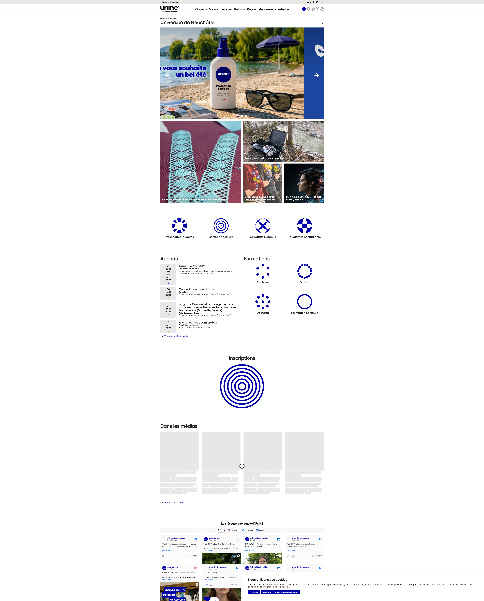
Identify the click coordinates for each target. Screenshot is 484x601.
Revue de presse (173, 502)
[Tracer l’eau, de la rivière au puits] (283, 141)
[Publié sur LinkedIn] (278, 539)
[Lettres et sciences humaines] (308, 9)
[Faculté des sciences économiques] (321, 9)
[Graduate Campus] (263, 226)
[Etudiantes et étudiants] (304, 226)
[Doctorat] (263, 302)
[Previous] (167, 75)
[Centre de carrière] (221, 226)
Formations (226, 9)
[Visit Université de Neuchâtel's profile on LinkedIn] (247, 539)
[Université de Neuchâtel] (169, 9)
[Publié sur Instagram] (237, 539)
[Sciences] (312, 9)
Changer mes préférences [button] (286, 592)
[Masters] (304, 272)
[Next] (317, 75)
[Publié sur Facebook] (195, 539)
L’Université (201, 9)
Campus (251, 9)
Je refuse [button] (267, 592)
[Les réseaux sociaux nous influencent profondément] (262, 183)
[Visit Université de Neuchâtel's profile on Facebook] (164, 539)
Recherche (239, 9)
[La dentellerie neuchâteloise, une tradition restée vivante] (200, 162)
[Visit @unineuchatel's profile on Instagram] (206, 539)
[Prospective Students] (179, 226)
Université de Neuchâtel (170, 2)
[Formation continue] (304, 302)
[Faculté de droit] (317, 9)
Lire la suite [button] (166, 551)
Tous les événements (176, 336)
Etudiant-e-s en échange (241, 381)
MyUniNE (314, 2)
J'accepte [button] (254, 592)
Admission (214, 9)
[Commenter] (167, 554)
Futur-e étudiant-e (267, 9)
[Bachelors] (263, 272)
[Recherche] (323, 2)
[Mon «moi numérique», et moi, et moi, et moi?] (304, 183)
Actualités (283, 9)
